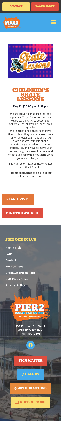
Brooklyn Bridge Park (20, 272)
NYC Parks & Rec (16, 279)
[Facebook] (30, 345)
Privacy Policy (15, 285)
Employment (14, 266)
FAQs (9, 253)
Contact (10, 260)
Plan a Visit (13, 247)
